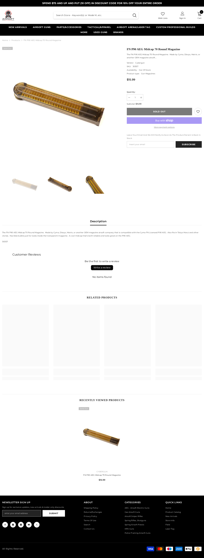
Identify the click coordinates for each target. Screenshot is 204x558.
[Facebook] (5, 525)
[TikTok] (21, 525)
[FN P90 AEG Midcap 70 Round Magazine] (102, 437)
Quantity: (131, 92)
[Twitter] (37, 525)
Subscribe (188, 144)
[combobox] (92, 15)
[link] (198, 111)
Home (5, 40)
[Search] (95, 15)
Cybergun (140, 63)
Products (15, 40)
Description (98, 221)
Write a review (102, 267)
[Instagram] (13, 525)
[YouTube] (29, 525)
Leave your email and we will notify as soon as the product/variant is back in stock (164, 136)
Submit (53, 513)
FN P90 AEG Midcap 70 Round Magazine (102, 475)
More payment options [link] (164, 127)
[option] (60, 105)
